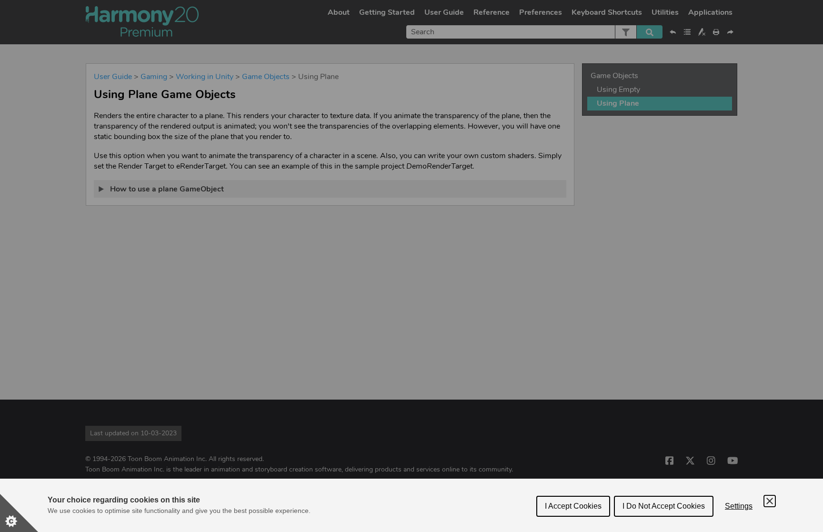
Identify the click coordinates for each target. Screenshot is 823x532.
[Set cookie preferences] (19, 513)
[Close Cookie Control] (769, 501)
